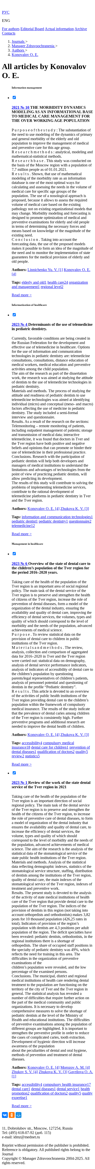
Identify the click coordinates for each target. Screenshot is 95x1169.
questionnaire (80, 521)
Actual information (59, 29)
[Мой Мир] (18, 1115)
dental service (68, 1089)
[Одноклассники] (12, 1115)
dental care (21, 1089)
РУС (6, 12)
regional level (52, 287)
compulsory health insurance (67, 1084)
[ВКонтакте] (5, 1115)
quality (82, 752)
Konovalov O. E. (43, 509)
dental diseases (43, 1089)
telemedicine (23, 526)
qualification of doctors (56, 752)
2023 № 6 (20, 564)
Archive (81, 29)
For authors (10, 29)
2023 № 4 (20, 324)
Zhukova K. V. (74, 509)
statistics (32, 756)
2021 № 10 (21, 107)
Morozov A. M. (75, 1067)
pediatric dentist (25, 521)
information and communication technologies (57, 517)
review (18, 756)
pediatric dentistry (53, 521)
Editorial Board (32, 29)
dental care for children (49, 747)
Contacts (8, 33)
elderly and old (34, 282)
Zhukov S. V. (25, 1072)
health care (58, 282)
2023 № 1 (20, 782)
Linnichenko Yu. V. (45, 270)
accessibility (32, 743)
